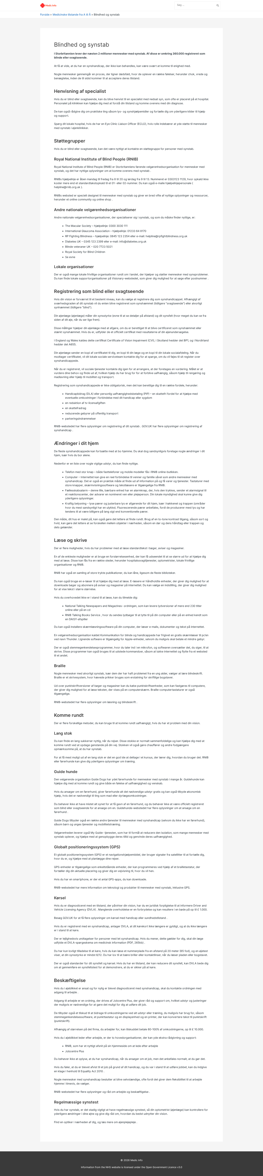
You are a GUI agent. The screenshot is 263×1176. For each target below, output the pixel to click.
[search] (195, 5)
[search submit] (217, 5)
